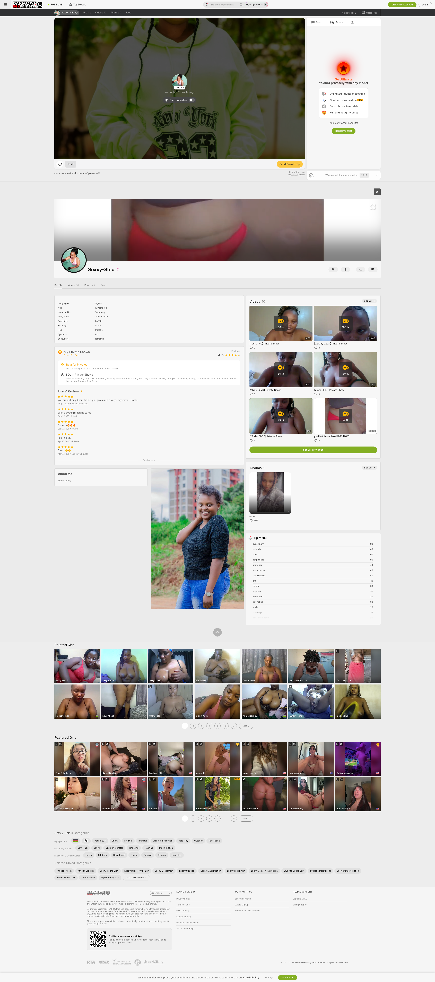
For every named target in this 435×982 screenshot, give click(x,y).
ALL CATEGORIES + (136, 877)
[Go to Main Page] (28, 4)
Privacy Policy (183, 899)
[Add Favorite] (59, 164)
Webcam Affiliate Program (247, 911)
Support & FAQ (300, 899)
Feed (128, 12)
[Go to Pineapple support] (138, 962)
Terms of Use (183, 905)
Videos (100, 12)
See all (368, 301)
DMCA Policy (182, 911)
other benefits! (349, 123)
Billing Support (300, 905)
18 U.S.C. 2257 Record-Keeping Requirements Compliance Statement (314, 962)
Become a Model (243, 899)
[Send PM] (373, 269)
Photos (115, 12)
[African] (86, 841)
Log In (425, 4)
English (158, 893)
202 (256, 520)
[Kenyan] (75, 841)
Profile (87, 12)
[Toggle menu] (5, 4)
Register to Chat (343, 131)
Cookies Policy (183, 916)
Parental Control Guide (187, 922)
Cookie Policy (251, 977)
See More (148, 460)
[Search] (241, 4)
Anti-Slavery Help (185, 928)
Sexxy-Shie (62, 833)
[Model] (377, 191)
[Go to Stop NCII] (154, 962)
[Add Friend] (360, 269)
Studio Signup (242, 905)
